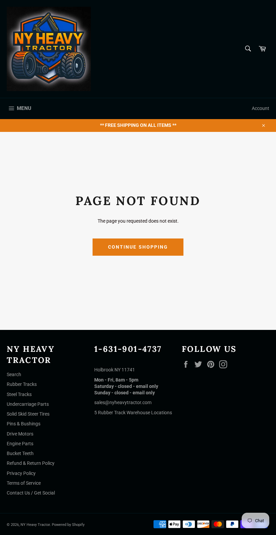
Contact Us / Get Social (31, 493)
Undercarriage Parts (28, 404)
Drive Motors (20, 434)
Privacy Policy (21, 473)
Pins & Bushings (23, 423)
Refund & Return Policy (31, 463)
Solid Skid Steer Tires (28, 414)
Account (260, 108)
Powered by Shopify (68, 525)
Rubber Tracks (22, 384)
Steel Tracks (19, 394)
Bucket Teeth (20, 453)
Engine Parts (20, 443)
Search (14, 374)
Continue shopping (138, 247)
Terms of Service (24, 483)
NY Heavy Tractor (35, 525)
